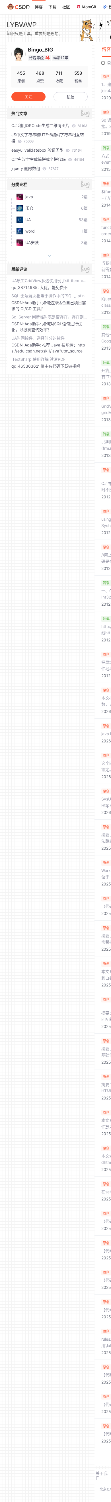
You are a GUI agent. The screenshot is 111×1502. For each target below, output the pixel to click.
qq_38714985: (25, 287)
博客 (39, 6)
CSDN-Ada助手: (26, 302)
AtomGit (88, 6)
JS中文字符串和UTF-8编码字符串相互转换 (47, 137)
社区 (66, 6)
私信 (71, 96)
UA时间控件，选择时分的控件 (38, 338)
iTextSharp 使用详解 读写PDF (38, 359)
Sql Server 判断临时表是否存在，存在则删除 (49, 316)
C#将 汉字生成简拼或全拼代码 (47, 159)
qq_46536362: (25, 366)
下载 (52, 6)
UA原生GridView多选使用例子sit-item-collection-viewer (49, 280)
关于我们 (102, 1475)
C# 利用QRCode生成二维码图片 (49, 125)
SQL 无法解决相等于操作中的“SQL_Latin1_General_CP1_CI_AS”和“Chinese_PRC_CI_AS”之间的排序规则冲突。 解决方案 (49, 295)
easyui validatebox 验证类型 (46, 150)
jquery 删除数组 (35, 168)
